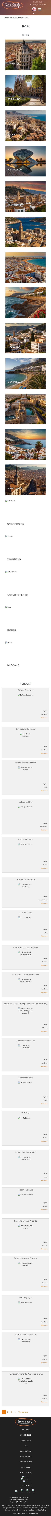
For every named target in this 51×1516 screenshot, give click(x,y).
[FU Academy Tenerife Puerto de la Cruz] (25, 1385)
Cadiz (10, 276)
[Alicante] (25, 126)
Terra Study (6, 1505)
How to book (25, 1440)
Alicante (12, 134)
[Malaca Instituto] (25, 1088)
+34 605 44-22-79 (38, 2)
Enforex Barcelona (26, 690)
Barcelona (13, 99)
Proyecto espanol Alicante (25, 1221)
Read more (44, 717)
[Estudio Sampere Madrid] (25, 773)
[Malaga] (25, 338)
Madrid (11, 64)
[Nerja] (25, 444)
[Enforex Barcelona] (25, 701)
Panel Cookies (25, 1472)
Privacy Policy (25, 1456)
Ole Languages (25, 1298)
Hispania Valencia (25, 1190)
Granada (12, 205)
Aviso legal (25, 1467)
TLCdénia (25, 1113)
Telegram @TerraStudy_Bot (38, 4)
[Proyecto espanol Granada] (25, 1269)
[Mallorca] (25, 232)
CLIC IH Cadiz (26, 913)
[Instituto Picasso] (25, 851)
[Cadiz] (25, 267)
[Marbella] (25, 373)
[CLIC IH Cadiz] (25, 921)
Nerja (10, 453)
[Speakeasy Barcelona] (25, 1050)
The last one (23, 1412)
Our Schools (25, 1435)
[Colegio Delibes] (25, 813)
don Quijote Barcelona (25, 729)
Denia (10, 311)
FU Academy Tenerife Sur (26, 1335)
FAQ (25, 1446)
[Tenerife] (25, 550)
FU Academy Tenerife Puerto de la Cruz (26, 1374)
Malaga (12, 347)
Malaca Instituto (25, 1078)
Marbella (13, 382)
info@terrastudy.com (21, 1499)
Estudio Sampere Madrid (25, 763)
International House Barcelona (25, 975)
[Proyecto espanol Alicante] (25, 1232)
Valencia (12, 170)
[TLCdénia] (25, 1124)
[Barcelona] (25, 90)
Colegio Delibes (25, 802)
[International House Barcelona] (25, 980)
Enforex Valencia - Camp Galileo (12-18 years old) (25, 1004)
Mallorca (13, 241)
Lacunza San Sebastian (25, 879)
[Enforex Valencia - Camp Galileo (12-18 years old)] (25, 1014)
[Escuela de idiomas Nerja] (25, 1163)
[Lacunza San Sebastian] (25, 888)
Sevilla (11, 418)
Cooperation (25, 1451)
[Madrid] (25, 55)
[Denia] (25, 303)
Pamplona (13, 488)
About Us (25, 1429)
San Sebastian (15, 595)
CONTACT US (25, 1485)
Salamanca (14, 524)
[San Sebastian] (25, 586)
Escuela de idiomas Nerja (25, 1152)
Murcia (11, 665)
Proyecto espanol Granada (25, 1258)
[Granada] (25, 196)
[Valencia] (25, 161)
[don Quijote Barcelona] (25, 738)
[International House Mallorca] (25, 953)
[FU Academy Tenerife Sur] (25, 1345)
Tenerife (12, 559)
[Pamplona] (25, 480)
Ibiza (10, 630)
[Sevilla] (25, 409)
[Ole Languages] (25, 1308)
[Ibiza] (25, 621)
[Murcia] (25, 657)
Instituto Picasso (25, 839)
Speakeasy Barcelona (25, 1041)
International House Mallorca (25, 947)
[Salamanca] (25, 515)
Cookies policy (26, 1462)
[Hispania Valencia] (25, 1197)
